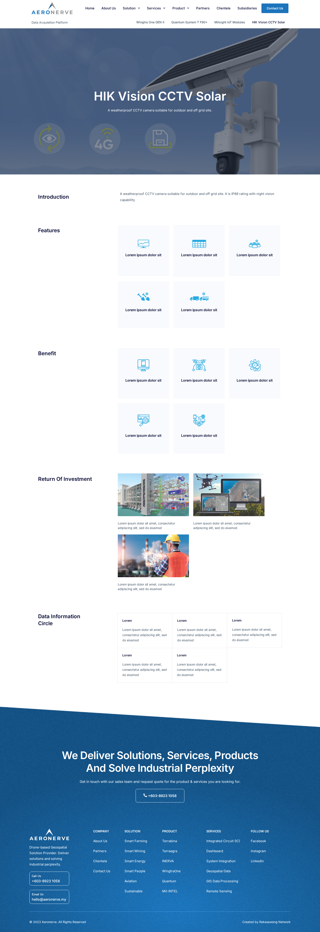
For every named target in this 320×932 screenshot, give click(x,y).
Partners (203, 8)
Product (178, 8)
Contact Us (101, 871)
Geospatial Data (218, 871)
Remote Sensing (219, 891)
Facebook (258, 841)
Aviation (131, 881)
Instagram (258, 851)
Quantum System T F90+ (189, 22)
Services (154, 8)
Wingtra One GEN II (150, 22)
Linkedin (257, 861)
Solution (129, 8)
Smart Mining (135, 851)
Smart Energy (135, 861)
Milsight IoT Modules (229, 22)
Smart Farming (136, 841)
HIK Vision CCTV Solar (268, 22)
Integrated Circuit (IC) (223, 841)
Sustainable (134, 891)
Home (89, 8)
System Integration (221, 861)
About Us (108, 8)
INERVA (168, 861)
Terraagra (169, 851)
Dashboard (214, 851)
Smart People (135, 871)
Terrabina (169, 841)
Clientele (224, 8)
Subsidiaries (247, 8)
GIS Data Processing (222, 881)
